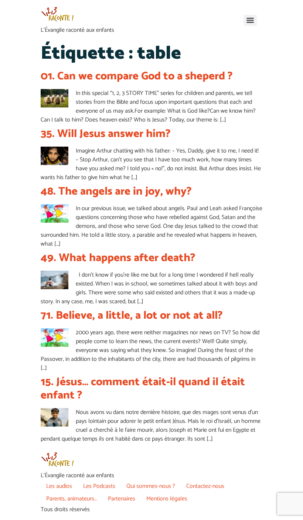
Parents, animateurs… (71, 499)
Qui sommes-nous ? (150, 486)
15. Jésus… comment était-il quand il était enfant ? (143, 388)
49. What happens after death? (118, 258)
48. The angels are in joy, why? (116, 191)
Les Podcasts (99, 486)
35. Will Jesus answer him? (106, 134)
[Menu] (250, 20)
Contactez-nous (205, 486)
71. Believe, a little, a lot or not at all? (132, 316)
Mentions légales (166, 499)
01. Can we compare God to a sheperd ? (137, 76)
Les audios (59, 486)
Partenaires (121, 499)
